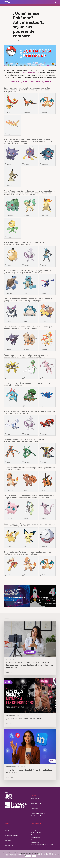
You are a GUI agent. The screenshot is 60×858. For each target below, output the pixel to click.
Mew (43, 378)
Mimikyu (9, 185)
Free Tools (33, 834)
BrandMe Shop (34, 808)
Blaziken (9, 575)
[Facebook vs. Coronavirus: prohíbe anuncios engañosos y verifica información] (17, 596)
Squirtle (26, 293)
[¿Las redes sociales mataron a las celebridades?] (30, 702)
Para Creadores (10, 659)
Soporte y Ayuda (35, 842)
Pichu (25, 546)
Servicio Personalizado (36, 803)
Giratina (44, 462)
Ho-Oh (8, 112)
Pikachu (9, 546)
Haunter (9, 349)
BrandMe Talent (35, 811)
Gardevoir (27, 378)
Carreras (7, 838)
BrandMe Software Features (38, 801)
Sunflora (9, 237)
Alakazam (9, 378)
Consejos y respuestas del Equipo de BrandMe (42, 844)
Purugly (9, 321)
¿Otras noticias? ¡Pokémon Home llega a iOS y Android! (30, 82)
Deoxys (9, 462)
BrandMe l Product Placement (38, 813)
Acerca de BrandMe (9, 828)
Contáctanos (8, 840)
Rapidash (44, 349)
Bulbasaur (10, 215)
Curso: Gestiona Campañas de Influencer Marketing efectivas (40, 829)
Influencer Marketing (11, 715)
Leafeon (26, 215)
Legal (6, 842)
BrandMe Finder (35, 798)
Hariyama (44, 321)
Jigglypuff (9, 518)
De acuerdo (28, 855)
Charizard (44, 112)
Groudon (44, 434)
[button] (55, 2)
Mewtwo (26, 265)
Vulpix (26, 490)
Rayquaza (26, 462)
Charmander (10, 490)
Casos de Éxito (8, 833)
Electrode (44, 546)
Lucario (44, 265)
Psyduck (9, 265)
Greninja (44, 293)
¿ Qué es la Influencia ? (36, 832)
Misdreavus (45, 164)
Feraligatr (9, 406)
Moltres (9, 134)
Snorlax (26, 321)
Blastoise (9, 293)
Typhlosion (45, 215)
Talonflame (27, 112)
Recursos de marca (9, 845)
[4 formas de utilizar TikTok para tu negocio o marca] (43, 596)
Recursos (33, 839)
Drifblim (26, 164)
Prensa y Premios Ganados (11, 835)
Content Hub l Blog (35, 837)
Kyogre (44, 406)
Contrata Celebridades (36, 816)
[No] (58, 854)
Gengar (9, 164)
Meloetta (26, 518)
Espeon (44, 518)
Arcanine (26, 349)
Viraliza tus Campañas (36, 806)
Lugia (8, 434)
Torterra (26, 406)
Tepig (43, 490)
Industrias (7, 830)
